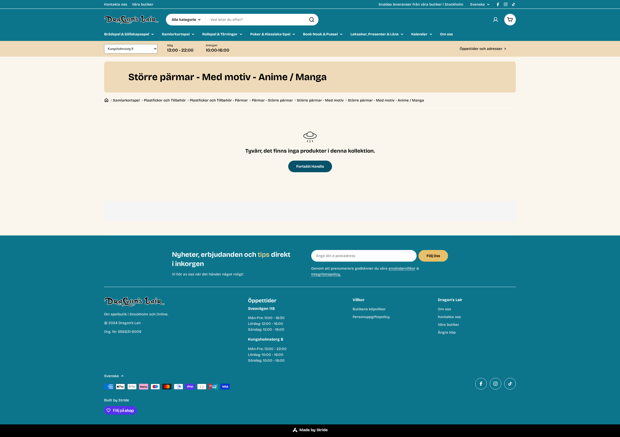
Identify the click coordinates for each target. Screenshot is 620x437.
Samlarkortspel (126, 100)
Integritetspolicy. (326, 274)
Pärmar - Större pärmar (272, 100)
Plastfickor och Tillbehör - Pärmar (219, 100)
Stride (123, 400)
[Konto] (495, 20)
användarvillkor (401, 268)
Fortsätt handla (310, 166)
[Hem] (106, 100)
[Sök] (312, 20)
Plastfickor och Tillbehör (165, 100)
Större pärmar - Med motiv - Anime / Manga (386, 100)
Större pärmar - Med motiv (320, 100)
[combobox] (242, 19)
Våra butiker (142, 4)
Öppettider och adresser (483, 49)
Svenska (477, 4)
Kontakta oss (115, 4)
